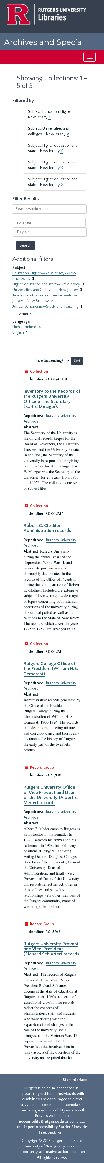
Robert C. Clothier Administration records (47, 528)
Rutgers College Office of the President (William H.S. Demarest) (51, 668)
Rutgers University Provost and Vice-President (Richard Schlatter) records (51, 949)
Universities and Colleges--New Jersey (45, 290)
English (18, 332)
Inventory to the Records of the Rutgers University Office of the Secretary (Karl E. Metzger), (52, 399)
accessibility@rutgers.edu (41, 1121)
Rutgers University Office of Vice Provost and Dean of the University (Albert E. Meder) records (51, 795)
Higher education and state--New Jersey (46, 284)
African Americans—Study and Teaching (45, 306)
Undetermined (24, 327)
